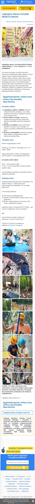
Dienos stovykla (11, 21)
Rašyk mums (26, 8)
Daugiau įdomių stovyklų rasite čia (17, 413)
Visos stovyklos (8, 8)
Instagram (19, 225)
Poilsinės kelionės (11, 481)
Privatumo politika (22, 484)
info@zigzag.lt (27, 1)
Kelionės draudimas (25, 486)
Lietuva (31, 21)
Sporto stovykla (22, 21)
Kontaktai (27, 479)
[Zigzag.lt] (11, 2)
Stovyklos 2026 (17, 479)
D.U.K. (29, 476)
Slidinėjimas (25, 491)
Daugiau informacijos (19, 502)
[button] (3, 2)
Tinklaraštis (11, 484)
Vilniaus (30, 24)
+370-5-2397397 (27, 3)
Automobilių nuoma (13, 491)
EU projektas (21, 476)
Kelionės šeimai (12, 489)
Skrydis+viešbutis (24, 481)
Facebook (11, 225)
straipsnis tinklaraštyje (16, 219)
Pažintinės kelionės (11, 486)
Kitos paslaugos (24, 489)
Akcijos (8, 479)
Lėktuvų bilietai (10, 476)
